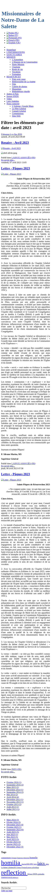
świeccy (15, 877)
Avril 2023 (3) (13, 839)
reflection (14, 872)
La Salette (4, 867)
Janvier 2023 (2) (14, 844)
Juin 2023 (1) (12, 834)
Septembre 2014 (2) (15, 792)
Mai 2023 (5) (12, 837)
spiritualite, (41, 874)
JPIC (32, 864)
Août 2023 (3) (13, 832)
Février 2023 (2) (14, 842)
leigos (19, 867)
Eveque (14, 858)
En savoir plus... (8, 160)
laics (41, 863)
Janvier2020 (26, 864)
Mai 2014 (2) (12, 794)
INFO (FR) (16, 769)
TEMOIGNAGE (7, 877)
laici (35, 864)
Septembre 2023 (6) (15, 829)
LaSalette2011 (12, 867)
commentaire (6, 858)
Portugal (24, 867)
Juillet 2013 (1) (13, 809)
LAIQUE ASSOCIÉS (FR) (23, 157)
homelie (34, 857)
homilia (11, 862)
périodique (35, 867)
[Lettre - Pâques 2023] (11, 174)
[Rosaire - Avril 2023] (11, 148)
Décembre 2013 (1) (15, 799)
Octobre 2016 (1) (14, 782)
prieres (29, 867)
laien (47, 864)
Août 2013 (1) (13, 807)
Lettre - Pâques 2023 (15, 168)
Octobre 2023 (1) (14, 827)
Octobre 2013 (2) (14, 804)
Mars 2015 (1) (13, 787)
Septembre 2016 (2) (15, 785)
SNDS (35, 874)
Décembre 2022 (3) (15, 847)
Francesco (20, 858)
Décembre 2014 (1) (15, 790)
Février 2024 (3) (14, 822)
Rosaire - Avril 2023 (15, 142)
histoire (27, 858)
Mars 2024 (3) (13, 820)
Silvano (30, 874)
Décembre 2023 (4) (15, 825)
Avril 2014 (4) (13, 797)
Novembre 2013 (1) (15, 802)
